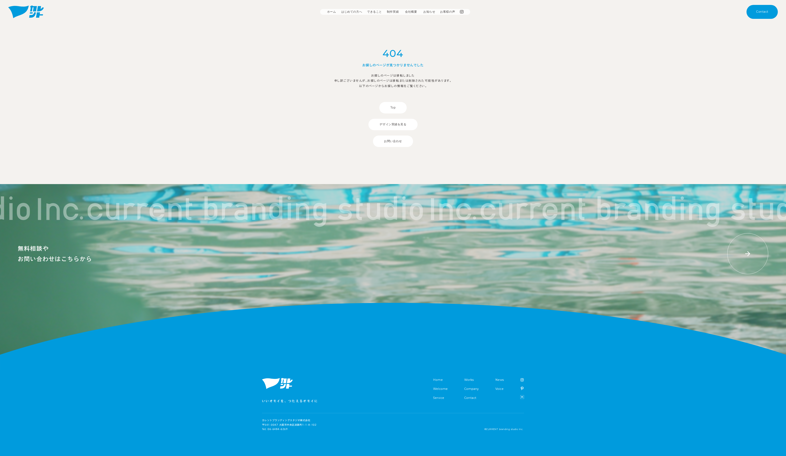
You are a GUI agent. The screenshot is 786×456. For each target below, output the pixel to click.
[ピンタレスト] (522, 388)
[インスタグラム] (522, 380)
